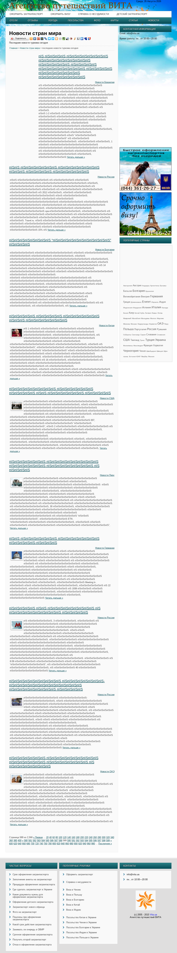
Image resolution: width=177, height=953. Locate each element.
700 (32, 843)
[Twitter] (49, 38)
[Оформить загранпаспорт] (145, 190)
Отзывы (33, 20)
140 (69, 837)
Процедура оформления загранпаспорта (34, 884)
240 (90, 837)
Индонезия (127, 308)
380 (15, 840)
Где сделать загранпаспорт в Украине (32, 889)
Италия (156, 307)
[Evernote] (64, 38)
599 (108, 840)
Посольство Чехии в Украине (81, 922)
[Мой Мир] (42, 38)
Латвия (148, 313)
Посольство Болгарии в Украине (83, 927)
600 (11, 843)
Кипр (131, 313)
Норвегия (153, 324)
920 (80, 843)
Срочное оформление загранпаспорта (32, 934)
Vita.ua (153, 914)
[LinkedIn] (82, 38)
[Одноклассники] (31, 38)
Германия (156, 296)
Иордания (137, 308)
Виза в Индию (73, 909)
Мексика (126, 324)
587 (56, 840)
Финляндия (138, 346)
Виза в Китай (73, 904)
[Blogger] (56, 38)
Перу (166, 324)
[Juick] (75, 38)
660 (24, 843)
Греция (126, 302)
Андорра (146, 286)
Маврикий (127, 318)
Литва (159, 313)
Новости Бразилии (104, 82)
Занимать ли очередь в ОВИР (28, 929)
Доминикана (136, 302)
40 (50, 837)
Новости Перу (107, 475)
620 (15, 843)
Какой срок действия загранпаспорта (32, 924)
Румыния (161, 329)
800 (54, 843)
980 (93, 843)
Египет (146, 301)
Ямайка (144, 356)
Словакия (151, 334)
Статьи (133, 20)
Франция (147, 345)
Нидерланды (143, 324)
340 (112, 837)
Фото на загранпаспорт (25, 912)
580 (26, 840)
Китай (137, 313)
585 (47, 840)
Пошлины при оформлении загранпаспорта (27, 918)
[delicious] (67, 38)
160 (73, 837)
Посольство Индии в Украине (81, 932)
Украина (160, 339)
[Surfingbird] (53, 38)
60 (53, 837)
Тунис (142, 340)
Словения (161, 335)
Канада (165, 308)
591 (73, 840)
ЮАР (138, 356)
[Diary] (71, 38)
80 (56, 837)
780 (50, 843)
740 (41, 843)
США (126, 339)
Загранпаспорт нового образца (29, 907)
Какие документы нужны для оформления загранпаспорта (28, 895)
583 (39, 840)
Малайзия (136, 318)
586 (52, 840)
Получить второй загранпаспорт (29, 939)
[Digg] (60, 38)
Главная (14, 48)
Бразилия (150, 291)
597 (99, 840)
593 (82, 840)
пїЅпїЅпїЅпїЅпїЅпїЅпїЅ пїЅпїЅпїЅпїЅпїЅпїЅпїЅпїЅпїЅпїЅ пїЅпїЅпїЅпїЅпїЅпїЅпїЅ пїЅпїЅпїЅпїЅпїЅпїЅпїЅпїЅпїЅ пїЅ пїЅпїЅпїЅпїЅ (54, 466)
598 (103, 840)
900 (76, 843)
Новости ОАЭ (107, 771)
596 (95, 840)
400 (19, 840)
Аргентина (154, 286)
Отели (13, 20)
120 (65, 837)
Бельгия (127, 291)
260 (95, 837)
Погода (52, 20)
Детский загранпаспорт (132, 14)
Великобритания (131, 296)
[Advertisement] (24, 107)
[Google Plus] (38, 38)
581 (30, 840)
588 (60, 840)
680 (28, 843)
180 (78, 837)
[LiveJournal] (46, 38)
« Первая (38, 837)
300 (103, 837)
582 (34, 840)
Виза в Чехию (73, 889)
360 (11, 840)
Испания (146, 307)
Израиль (155, 302)
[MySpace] (85, 38)
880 (71, 843)
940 (84, 843)
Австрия (137, 285)
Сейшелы (127, 335)
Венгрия (145, 296)
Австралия (127, 286)
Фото (97, 20)
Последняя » (105, 843)
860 (67, 843)
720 (37, 843)
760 (45, 843)
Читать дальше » (76, 157)
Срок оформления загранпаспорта (31, 874)
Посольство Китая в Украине (81, 917)
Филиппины (128, 346)
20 (47, 837)
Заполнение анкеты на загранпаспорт (32, 879)
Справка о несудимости (93, 14)
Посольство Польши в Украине (82, 937)
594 (86, 840)
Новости (153, 20)
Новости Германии (104, 548)
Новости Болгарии (104, 249)
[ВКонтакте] (35, 38)
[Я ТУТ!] (89, 38)
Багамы (163, 286)
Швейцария (151, 351)
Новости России (106, 177)
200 (82, 837)
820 (58, 843)
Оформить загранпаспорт (26, 14)
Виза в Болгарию (75, 899)
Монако (134, 324)
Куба (142, 313)
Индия (162, 302)
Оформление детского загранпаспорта (33, 902)
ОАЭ (160, 323)
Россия (151, 329)
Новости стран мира (30, 48)
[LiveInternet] (78, 38)
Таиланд (135, 340)
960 (89, 843)
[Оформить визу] (145, 235)
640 (19, 843)
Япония (151, 356)
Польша (128, 329)
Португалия (140, 329)
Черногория (131, 350)
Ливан (154, 313)
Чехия (142, 351)
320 (108, 837)
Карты (114, 20)
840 (63, 843)
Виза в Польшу (74, 894)
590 (69, 840)
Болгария (139, 290)
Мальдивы (145, 318)
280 (99, 837)
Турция (150, 339)
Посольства (75, 20)
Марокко (160, 318)
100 (60, 837)
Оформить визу (60, 14)
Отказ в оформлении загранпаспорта (32, 944)
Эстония (132, 356)
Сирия (143, 335)
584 (43, 840)
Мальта (153, 318)
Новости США (107, 398)
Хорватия (158, 345)
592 (78, 840)
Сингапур (136, 335)
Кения (125, 313)
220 (86, 837)
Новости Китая (106, 325)
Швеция (160, 351)
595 (90, 840)
